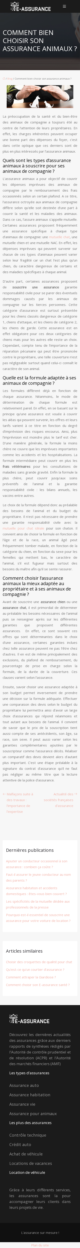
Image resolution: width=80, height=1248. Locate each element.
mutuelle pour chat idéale (23, 528)
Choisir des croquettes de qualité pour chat (39, 962)
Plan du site (40, 1245)
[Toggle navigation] (64, 6)
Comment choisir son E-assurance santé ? (38, 984)
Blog (9, 78)
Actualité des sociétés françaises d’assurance (58, 800)
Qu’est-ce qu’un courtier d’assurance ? (35, 969)
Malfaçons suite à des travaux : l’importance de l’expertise (20, 803)
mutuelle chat (59, 237)
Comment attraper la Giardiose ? (31, 977)
